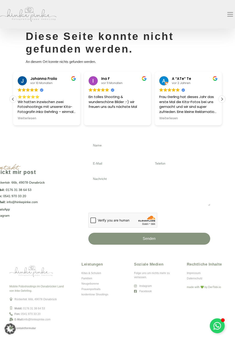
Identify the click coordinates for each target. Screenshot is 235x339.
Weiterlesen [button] (27, 118)
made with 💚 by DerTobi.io (204, 287)
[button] (230, 14)
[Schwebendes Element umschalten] (217, 325)
